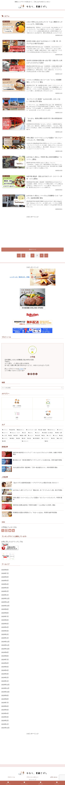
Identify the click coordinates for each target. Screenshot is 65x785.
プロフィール (11, 777)
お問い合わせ (53, 777)
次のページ (32, 249)
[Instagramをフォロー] (31, 374)
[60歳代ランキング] (9, 548)
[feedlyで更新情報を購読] (34, 374)
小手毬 (32, 357)
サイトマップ (32, 779)
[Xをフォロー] (29, 374)
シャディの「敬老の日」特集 (20, 277)
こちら (21, 369)
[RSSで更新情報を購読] (36, 374)
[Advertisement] (32, 230)
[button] (61, 388)
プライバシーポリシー (32, 777)
